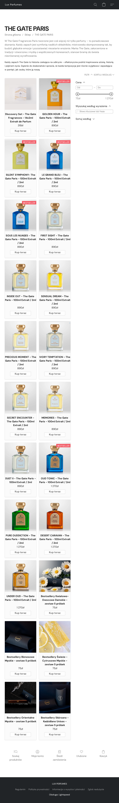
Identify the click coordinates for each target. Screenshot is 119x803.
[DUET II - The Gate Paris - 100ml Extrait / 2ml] (20, 458)
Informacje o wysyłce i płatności (68, 789)
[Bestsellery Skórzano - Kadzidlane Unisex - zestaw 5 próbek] (55, 697)
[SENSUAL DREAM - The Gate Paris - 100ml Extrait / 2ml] (55, 276)
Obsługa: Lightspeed (59, 794)
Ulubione (81, 756)
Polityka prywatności (39, 789)
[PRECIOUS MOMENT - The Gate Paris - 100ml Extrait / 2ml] (20, 337)
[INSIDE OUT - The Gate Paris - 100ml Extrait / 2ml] (20, 276)
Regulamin (20, 789)
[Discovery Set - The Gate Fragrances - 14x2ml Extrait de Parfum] (20, 94)
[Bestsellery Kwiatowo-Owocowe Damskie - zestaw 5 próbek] (55, 576)
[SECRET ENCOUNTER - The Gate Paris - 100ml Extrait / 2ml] (20, 397)
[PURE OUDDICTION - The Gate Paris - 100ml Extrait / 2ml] (20, 515)
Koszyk (103, 756)
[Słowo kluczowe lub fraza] (77, 111)
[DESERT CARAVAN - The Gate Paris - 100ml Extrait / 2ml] (55, 515)
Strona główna (13, 34)
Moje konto (37, 756)
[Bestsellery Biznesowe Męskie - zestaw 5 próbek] (20, 637)
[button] (13, 5)
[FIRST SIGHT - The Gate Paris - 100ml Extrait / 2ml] (55, 215)
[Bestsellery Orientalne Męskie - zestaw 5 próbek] (20, 697)
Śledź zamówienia (59, 757)
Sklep (28, 34)
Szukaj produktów (15, 757)
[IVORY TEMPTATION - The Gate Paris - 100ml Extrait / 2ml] (55, 337)
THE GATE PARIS (44, 34)
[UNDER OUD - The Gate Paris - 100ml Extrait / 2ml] (20, 576)
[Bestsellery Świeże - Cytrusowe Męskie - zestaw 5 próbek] (55, 637)
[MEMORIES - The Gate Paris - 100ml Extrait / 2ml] (55, 397)
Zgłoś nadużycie (96, 789)
